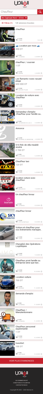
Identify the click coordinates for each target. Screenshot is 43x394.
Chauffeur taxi (22, 161)
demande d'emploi (24, 293)
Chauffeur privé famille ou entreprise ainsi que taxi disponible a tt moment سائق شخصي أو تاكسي (28, 263)
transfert (20, 343)
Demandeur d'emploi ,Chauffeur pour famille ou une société (28, 113)
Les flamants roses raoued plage (29, 79)
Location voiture (23, 277)
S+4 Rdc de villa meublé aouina (27, 146)
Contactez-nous (21, 385)
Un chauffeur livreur (25, 194)
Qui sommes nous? (21, 380)
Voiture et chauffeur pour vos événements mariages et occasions (28, 229)
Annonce (20, 128)
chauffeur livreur (23, 211)
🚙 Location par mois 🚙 (28, 45)
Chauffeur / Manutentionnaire (24, 311)
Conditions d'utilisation (21, 383)
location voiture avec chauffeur (25, 179)
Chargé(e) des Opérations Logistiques (28, 245)
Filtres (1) (8, 23)
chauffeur (20, 29)
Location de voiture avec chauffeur (27, 96)
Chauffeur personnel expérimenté (25, 327)
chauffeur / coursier (25, 62)
